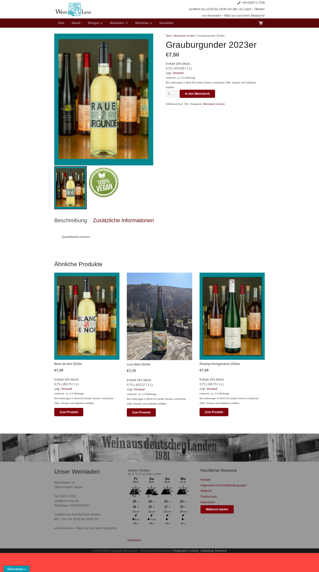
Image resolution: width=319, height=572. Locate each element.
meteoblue (134, 540)
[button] (101, 23)
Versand (178, 73)
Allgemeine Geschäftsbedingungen (223, 485)
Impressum (207, 502)
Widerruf (206, 490)
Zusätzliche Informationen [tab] (123, 220)
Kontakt (205, 479)
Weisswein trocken (184, 35)
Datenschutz (208, 496)
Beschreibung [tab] (70, 220)
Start (168, 35)
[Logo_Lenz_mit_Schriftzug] (73, 9)
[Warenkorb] (261, 23)
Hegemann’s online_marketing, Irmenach (200, 550)
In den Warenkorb (197, 93)
